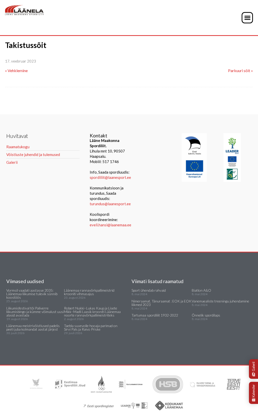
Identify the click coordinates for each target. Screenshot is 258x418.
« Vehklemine (16, 70)
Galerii (253, 366)
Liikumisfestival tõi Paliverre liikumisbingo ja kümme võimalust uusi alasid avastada (35, 311)
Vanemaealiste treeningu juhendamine (220, 301)
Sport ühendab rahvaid (149, 290)
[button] (247, 17)
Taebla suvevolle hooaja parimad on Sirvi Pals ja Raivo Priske (90, 327)
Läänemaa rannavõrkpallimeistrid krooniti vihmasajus (89, 292)
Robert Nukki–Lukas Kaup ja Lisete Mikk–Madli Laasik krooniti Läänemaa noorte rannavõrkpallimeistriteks (92, 311)
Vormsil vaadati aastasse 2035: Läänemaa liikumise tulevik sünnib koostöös (31, 293)
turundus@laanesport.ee (111, 203)
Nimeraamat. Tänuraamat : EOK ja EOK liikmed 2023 (161, 303)
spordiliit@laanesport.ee (110, 177)
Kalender (253, 390)
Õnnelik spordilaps (206, 315)
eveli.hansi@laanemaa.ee (110, 225)
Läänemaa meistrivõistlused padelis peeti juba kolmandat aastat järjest (33, 327)
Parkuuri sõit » (240, 70)
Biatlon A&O (201, 290)
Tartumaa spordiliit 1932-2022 (155, 315)
